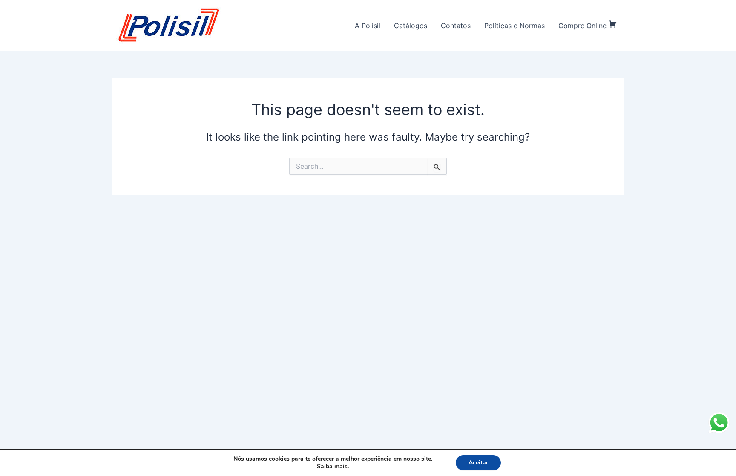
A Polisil (367, 25)
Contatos (456, 25)
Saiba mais (332, 466)
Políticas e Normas (514, 25)
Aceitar (478, 463)
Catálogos (410, 25)
